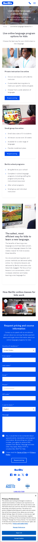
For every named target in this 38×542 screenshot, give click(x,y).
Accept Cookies (19, 538)
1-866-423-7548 (19, 491)
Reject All (19, 533)
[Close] (36, 496)
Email (4, 375)
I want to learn (8, 405)
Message (5, 415)
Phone (5, 385)
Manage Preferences (19, 527)
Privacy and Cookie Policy (20, 523)
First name (6, 356)
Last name (6, 365)
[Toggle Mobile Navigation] (34, 3)
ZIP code (6, 394)
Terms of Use (22, 452)
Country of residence (10, 346)
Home (5, 26)
